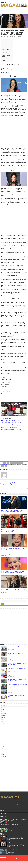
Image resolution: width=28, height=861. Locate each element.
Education (4, 713)
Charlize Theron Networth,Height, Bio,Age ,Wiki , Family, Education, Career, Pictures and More (12, 511)
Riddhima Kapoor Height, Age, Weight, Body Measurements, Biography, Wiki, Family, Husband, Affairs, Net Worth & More (16, 844)
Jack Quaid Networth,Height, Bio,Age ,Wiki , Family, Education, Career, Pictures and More (12, 549)
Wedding (24, 464)
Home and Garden (5, 727)
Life (2, 731)
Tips (3, 752)
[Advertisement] (6, 44)
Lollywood (4, 735)
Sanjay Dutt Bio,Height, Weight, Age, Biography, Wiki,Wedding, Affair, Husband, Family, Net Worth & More (9, 483)
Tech (3, 750)
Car (2, 711)
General (3, 721)
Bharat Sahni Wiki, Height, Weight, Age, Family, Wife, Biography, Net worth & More (16, 838)
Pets (3, 742)
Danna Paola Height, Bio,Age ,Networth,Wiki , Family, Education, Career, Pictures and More (13, 590)
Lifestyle (3, 733)
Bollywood (4, 707)
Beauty (3, 705)
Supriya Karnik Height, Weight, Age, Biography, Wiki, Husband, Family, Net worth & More (16, 851)
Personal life (5, 57)
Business (3, 709)
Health (3, 723)
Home (2, 11)
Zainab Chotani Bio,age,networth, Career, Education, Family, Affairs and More (19, 489)
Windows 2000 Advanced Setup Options (9, 824)
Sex (2, 744)
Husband (3, 464)
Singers (3, 746)
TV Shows (4, 756)
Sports (3, 748)
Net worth (19, 464)
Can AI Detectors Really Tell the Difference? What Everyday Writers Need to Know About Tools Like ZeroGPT (17, 653)
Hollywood (6, 11)
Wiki (6, 465)
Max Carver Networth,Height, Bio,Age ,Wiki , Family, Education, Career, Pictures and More (13, 553)
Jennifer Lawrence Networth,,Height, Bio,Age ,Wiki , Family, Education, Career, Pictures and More (13, 572)
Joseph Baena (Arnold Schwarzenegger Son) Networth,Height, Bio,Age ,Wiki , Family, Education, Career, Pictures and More (12, 530)
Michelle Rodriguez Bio (10, 464)
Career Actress (5, 52)
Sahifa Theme (3, 857)
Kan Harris (4, 36)
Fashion (3, 715)
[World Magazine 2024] (14, 4)
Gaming (3, 719)
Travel (3, 754)
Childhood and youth (6, 55)
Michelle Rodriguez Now (7, 59)
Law (3, 729)
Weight (2, 465)
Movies (4, 56)
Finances (3, 717)
